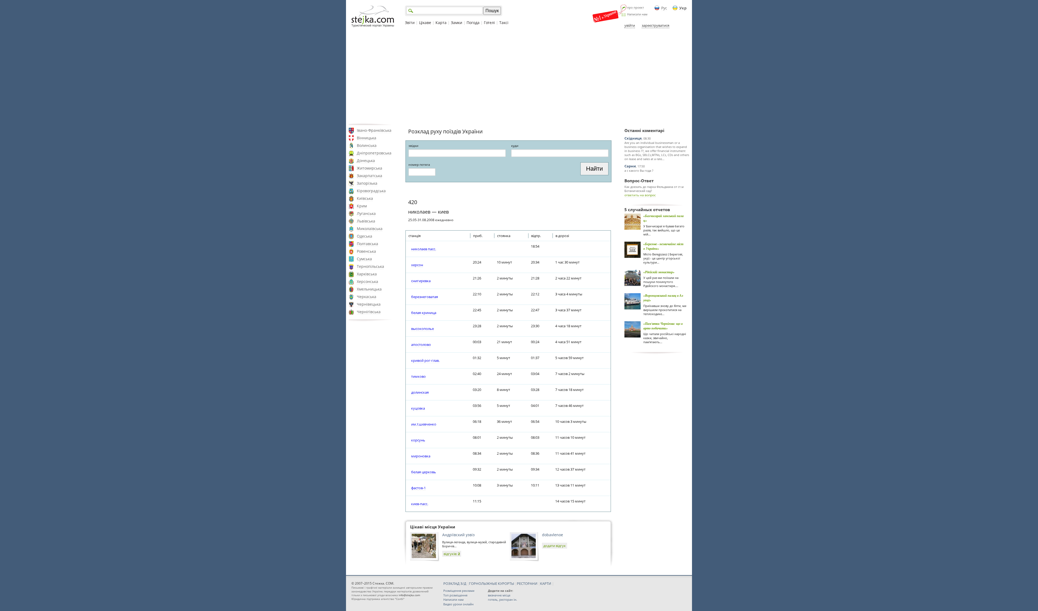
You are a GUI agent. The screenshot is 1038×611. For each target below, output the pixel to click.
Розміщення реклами (458, 591)
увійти (629, 25)
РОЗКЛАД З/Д (454, 583)
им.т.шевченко (423, 424)
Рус (664, 8)
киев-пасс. (419, 503)
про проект (635, 7)
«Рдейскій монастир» (658, 272)
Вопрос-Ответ (639, 180)
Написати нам (637, 14)
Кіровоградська (371, 190)
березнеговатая (424, 296)
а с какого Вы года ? (638, 170)
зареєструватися (655, 25)
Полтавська (367, 243)
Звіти (410, 22)
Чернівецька (369, 304)
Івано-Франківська (374, 130)
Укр (683, 8)
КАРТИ (545, 583)
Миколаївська (369, 228)
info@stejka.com (409, 595)
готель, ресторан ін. (502, 600)
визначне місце (499, 595)
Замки (456, 22)
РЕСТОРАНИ (527, 583)
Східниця (633, 138)
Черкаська (366, 296)
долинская (420, 392)
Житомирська (369, 168)
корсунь (418, 440)
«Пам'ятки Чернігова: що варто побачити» (663, 325)
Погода (473, 22)
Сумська (364, 258)
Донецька (366, 160)
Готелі (489, 22)
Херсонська (367, 281)
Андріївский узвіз (458, 534)
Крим (362, 205)
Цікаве (425, 22)
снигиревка (421, 280)
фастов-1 (418, 487)
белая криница (423, 312)
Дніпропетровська (374, 153)
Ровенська (366, 251)
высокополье (422, 328)
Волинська (367, 145)
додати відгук (554, 545)
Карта (441, 22)
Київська (365, 198)
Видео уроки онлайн (458, 604)
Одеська (364, 236)
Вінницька (366, 137)
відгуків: (452, 553)
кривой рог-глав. (425, 360)
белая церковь (423, 472)
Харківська (367, 273)
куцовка (418, 408)
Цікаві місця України (432, 526)
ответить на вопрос (640, 195)
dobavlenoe (552, 534)
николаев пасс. (423, 249)
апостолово (421, 344)
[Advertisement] (519, 76)
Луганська (366, 213)
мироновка (420, 456)
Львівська (366, 221)
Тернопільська (370, 266)
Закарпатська (369, 175)
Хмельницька (369, 289)
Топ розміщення (455, 595)
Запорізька (367, 183)
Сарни (630, 166)
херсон (417, 264)
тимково (418, 376)
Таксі (503, 22)
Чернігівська (369, 311)
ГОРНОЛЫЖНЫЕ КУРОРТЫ (491, 583)
